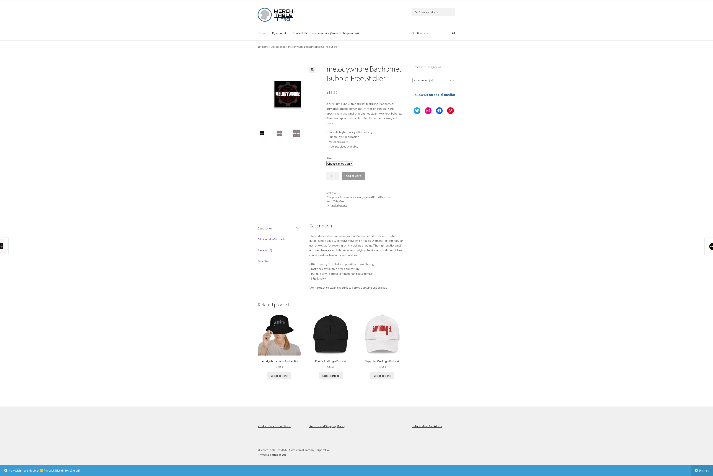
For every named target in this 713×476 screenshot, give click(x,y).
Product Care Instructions (274, 426)
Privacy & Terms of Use (272, 455)
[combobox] (433, 80)
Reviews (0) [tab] (265, 250)
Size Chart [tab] (264, 261)
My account (279, 33)
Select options (279, 375)
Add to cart (353, 176)
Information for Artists (427, 426)
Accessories (278, 46)
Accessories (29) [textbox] (432, 80)
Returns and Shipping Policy (327, 426)
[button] (312, 70)
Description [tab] (265, 228)
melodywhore (339, 205)
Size (329, 158)
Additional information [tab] (272, 239)
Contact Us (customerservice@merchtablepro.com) (326, 33)
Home (262, 33)
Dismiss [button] (704, 470)
